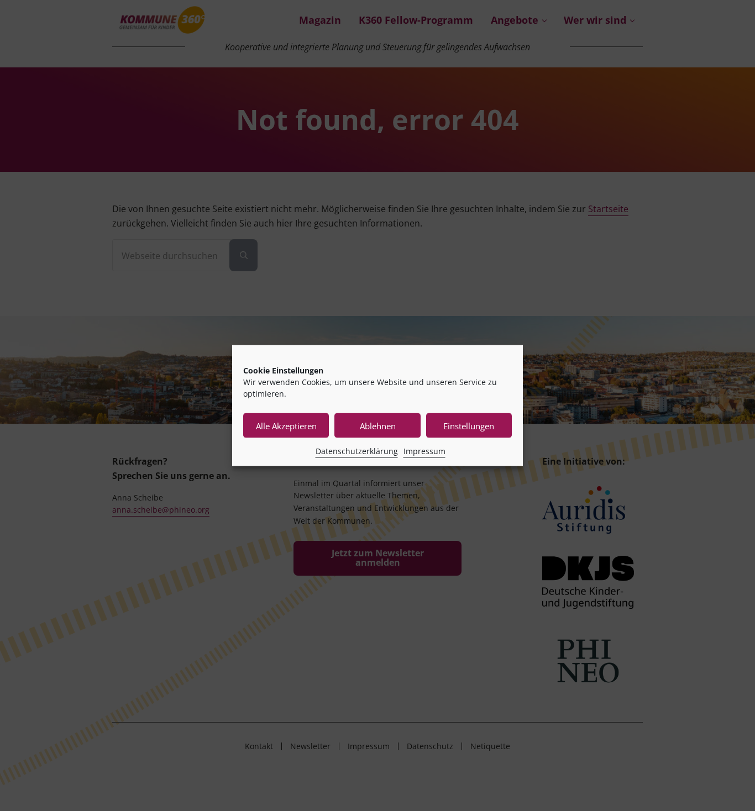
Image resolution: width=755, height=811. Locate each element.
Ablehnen (378, 425)
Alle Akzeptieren (286, 425)
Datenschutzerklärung (357, 451)
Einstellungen (468, 425)
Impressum (424, 451)
